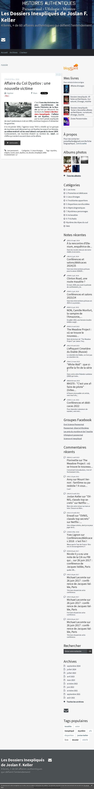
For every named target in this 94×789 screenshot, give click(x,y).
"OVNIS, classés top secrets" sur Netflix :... (79, 499)
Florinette (72, 460)
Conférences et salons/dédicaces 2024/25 (76, 262)
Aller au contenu (7, 2)
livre (66, 740)
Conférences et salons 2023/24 (79, 296)
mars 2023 (71, 680)
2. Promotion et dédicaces (76, 193)
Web (68, 226)
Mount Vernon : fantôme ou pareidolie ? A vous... (79, 482)
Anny (70, 479)
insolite (68, 726)
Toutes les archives (75, 702)
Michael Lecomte (76, 577)
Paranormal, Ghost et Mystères (76, 428)
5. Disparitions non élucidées (78, 204)
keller (45, 153)
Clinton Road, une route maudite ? (77, 280)
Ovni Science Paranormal (74, 424)
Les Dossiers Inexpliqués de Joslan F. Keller (44, 16)
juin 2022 (70, 687)
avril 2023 (71, 676)
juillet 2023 (71, 673)
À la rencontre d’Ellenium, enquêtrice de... (79, 245)
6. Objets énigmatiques (75, 208)
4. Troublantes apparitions (77, 200)
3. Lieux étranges (37, 150)
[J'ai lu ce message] (92, 785)
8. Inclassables (72, 215)
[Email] (3, 40)
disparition (69, 735)
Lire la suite (13, 143)
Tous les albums (74, 175)
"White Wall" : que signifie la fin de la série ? (79, 367)
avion (77, 726)
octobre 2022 (72, 684)
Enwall (70, 515)
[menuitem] (5, 52)
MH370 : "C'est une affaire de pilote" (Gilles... (79, 387)
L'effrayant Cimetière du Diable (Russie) (79, 350)
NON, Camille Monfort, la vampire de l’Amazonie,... (79, 313)
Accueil (4, 52)
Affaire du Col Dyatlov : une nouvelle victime (27, 86)
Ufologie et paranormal (73, 435)
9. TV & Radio (71, 218)
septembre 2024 (73, 666)
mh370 (85, 740)
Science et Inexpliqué (73, 438)
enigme (7, 153)
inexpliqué (38, 153)
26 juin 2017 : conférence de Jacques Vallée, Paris (79, 563)
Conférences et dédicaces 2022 (79, 404)
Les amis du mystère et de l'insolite (78, 431)
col (27, 153)
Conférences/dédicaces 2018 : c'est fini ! (79, 539)
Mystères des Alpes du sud (77, 222)
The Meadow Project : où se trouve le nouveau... (79, 332)
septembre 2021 (73, 694)
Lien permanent (12, 150)
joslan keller (82, 735)
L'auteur (23, 52)
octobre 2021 (72, 691)
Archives (14, 52)
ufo (90, 731)
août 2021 (71, 698)
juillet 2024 (71, 669)
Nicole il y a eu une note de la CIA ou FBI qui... (78, 557)
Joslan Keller (74, 496)
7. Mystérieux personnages (77, 211)
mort (17, 153)
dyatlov (22, 153)
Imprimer (10, 93)
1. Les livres (70, 189)
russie (12, 153)
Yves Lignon (73, 534)
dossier (31, 153)
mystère (54, 150)
